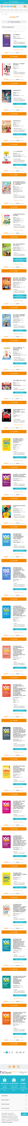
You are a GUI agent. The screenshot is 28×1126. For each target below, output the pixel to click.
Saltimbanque (16, 508)
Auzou (14, 382)
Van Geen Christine (17, 38)
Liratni (14, 580)
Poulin (14, 448)
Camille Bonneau (16, 220)
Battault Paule (16, 187)
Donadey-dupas (16, 987)
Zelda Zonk (15, 222)
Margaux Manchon (17, 250)
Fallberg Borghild (16, 385)
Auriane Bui (15, 322)
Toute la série (19, 103)
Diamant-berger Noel (17, 740)
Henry (14, 619)
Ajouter (15, 56)
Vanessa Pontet (16, 320)
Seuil (14, 66)
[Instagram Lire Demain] (10, 1067)
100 (20, 1052)
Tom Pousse (15, 444)
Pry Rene (15, 879)
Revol (14, 447)
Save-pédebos (16, 849)
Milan (14, 186)
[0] (25, 6)
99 (16, 1052)
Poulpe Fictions (16, 247)
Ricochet (15, 153)
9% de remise (9, 2)
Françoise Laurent (17, 154)
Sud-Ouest (15, 415)
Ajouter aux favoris (19, 49)
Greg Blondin (16, 95)
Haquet (14, 285)
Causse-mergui (16, 777)
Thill (14, 1025)
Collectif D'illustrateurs (18, 190)
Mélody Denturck (16, 287)
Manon (14, 93)
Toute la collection (19, 46)
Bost (14, 699)
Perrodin (15, 445)
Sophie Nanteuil (16, 218)
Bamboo (15, 92)
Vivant (14, 700)
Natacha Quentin (16, 248)
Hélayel (14, 775)
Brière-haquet (16, 283)
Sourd (14, 702)
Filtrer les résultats (15, 22)
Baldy (14, 915)
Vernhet (14, 620)
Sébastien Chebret (17, 156)
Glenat (14, 217)
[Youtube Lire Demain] (14, 1067)
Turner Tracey (16, 510)
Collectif (15, 68)
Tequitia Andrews (16, 511)
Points (14, 36)
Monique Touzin (16, 480)
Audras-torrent (16, 811)
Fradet (14, 416)
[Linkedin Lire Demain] (18, 1067)
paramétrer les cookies (6, 1122)
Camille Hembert (16, 542)
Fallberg (14, 383)
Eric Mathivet (16, 353)
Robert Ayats (16, 189)
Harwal (14, 659)
